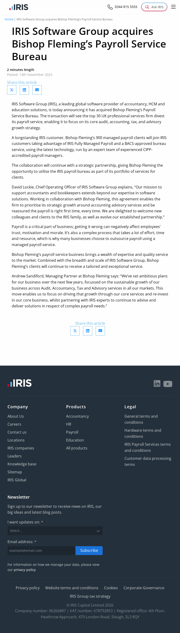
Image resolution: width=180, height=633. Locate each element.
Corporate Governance (144, 587)
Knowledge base (22, 464)
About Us (16, 416)
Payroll (72, 432)
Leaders (15, 456)
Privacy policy (28, 587)
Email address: (22, 541)
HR (68, 424)
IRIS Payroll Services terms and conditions (147, 447)
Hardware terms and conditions (142, 433)
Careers (14, 424)
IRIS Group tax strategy (90, 596)
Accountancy (77, 416)
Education (75, 440)
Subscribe (89, 550)
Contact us (17, 432)
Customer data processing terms (147, 461)
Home (9, 19)
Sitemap (15, 472)
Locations (16, 440)
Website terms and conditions (71, 587)
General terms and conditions (141, 419)
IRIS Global (17, 479)
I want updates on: (25, 522)
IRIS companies (21, 448)
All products (76, 448)
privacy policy (25, 569)
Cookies (111, 587)
